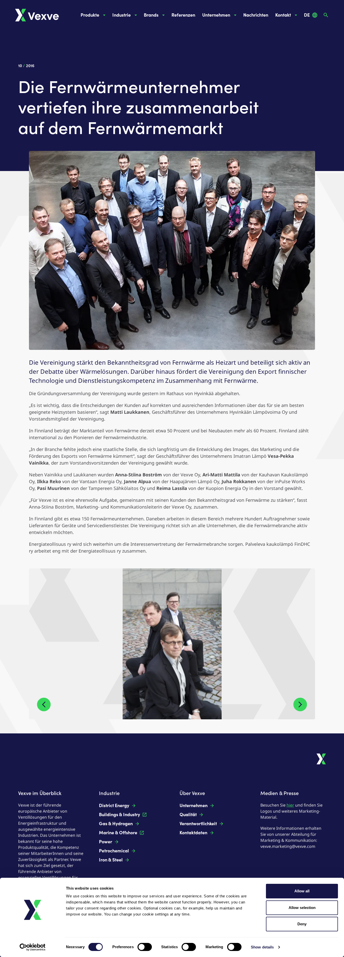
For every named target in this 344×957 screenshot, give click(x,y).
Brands (151, 15)
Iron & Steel (111, 860)
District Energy (114, 805)
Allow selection (302, 907)
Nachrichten (255, 15)
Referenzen (183, 15)
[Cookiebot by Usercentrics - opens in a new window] (33, 947)
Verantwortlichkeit (198, 823)
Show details (262, 947)
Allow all (301, 891)
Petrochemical (114, 851)
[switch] (144, 947)
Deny (301, 924)
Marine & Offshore (118, 833)
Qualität (188, 814)
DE (307, 15)
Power (105, 842)
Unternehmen (216, 15)
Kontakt (283, 15)
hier (290, 805)
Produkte (90, 15)
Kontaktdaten (193, 833)
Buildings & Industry (119, 814)
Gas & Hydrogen (116, 823)
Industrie (121, 15)
